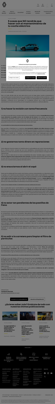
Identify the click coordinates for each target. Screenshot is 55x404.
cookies (13, 66)
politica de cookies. (41, 73)
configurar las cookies (14, 77)
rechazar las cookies (30, 77)
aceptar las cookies (41, 77)
